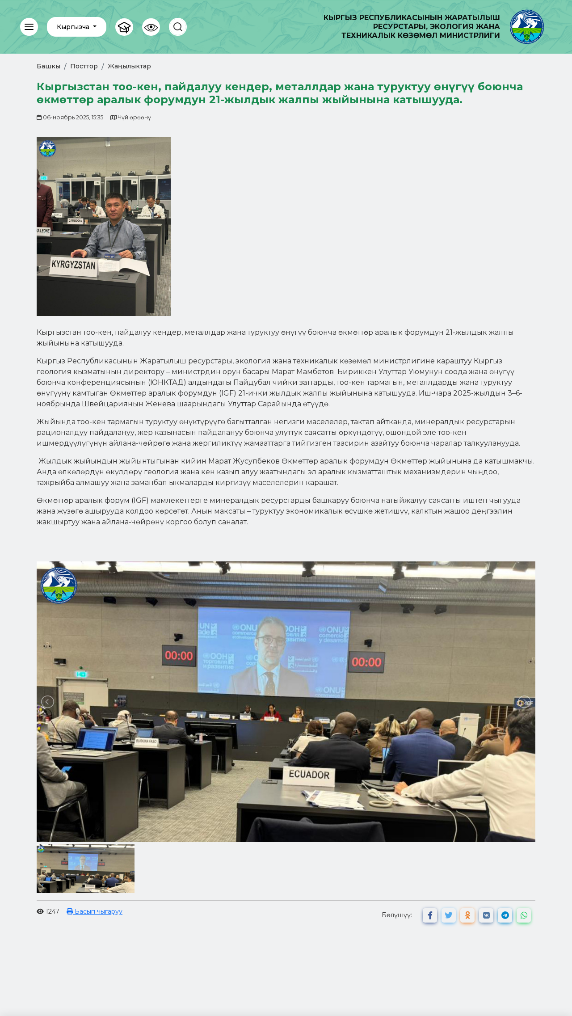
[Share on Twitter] (449, 915)
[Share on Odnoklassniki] (467, 915)
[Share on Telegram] (505, 915)
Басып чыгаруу (97, 911)
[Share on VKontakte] (486, 915)
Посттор (84, 66)
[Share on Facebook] (430, 915)
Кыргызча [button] (74, 27)
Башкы (48, 66)
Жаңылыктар (129, 66)
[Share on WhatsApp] (524, 915)
